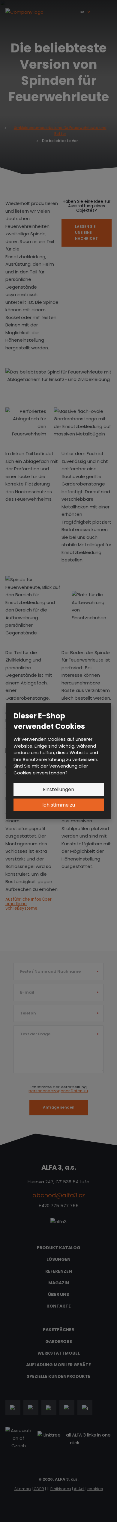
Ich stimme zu (58, 805)
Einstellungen (58, 789)
